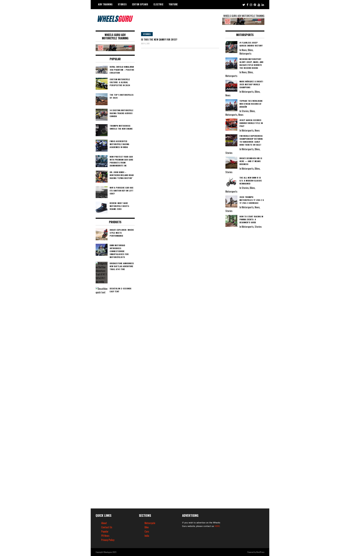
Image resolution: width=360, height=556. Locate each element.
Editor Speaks (140, 4)
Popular (104, 531)
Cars (147, 531)
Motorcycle (150, 523)
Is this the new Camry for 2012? (159, 39)
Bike (147, 527)
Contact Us (106, 527)
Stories (122, 4)
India (147, 535)
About (104, 523)
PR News (105, 535)
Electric (158, 4)
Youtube (173, 4)
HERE (217, 526)
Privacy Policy (107, 540)
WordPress (260, 552)
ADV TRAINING (105, 4)
